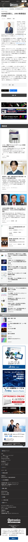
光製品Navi (3, 475)
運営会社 (14, 527)
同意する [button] (13, 538)
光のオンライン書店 (5, 493)
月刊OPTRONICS (4, 491)
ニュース (6, 9)
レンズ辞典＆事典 (4, 500)
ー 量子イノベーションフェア (7, 455)
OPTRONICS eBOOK (5, 494)
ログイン (18, 1)
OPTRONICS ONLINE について (14, 525)
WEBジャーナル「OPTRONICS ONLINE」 (9, 507)
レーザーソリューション (6, 460)
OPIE (2, 453)
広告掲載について (14, 526)
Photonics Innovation (5, 458)
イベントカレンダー (5, 463)
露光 (13, 85)
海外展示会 (3, 461)
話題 (13, 18)
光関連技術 (9, 18)
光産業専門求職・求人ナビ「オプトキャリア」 (10, 483)
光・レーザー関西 (4, 457)
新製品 (8, 156)
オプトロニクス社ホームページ (7, 505)
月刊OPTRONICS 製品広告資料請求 (8, 477)
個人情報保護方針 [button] (13, 535)
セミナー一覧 (3, 470)
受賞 (10, 85)
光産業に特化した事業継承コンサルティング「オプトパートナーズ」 (9, 485)
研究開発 (12, 220)
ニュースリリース (19, 36)
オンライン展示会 (4, 464)
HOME (2, 9)
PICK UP (3, 187)
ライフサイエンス (14, 187)
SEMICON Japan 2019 (20, 43)
